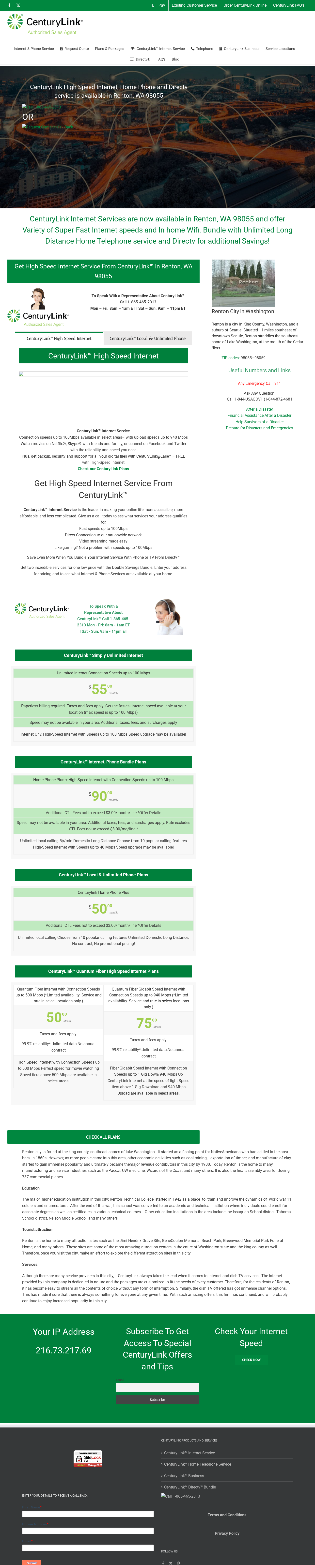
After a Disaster (259, 409)
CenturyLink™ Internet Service (189, 1453)
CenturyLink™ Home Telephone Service (197, 1464)
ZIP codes (230, 358)
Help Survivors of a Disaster (260, 421)
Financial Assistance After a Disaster (259, 415)
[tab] (59, 338)
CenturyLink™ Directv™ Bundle (190, 1487)
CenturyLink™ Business (184, 1475)
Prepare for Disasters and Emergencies (259, 428)
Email (120, 1380)
